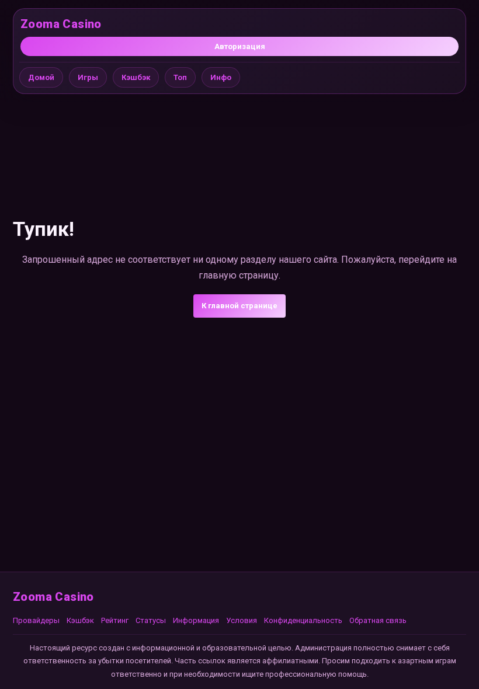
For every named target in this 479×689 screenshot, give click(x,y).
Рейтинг (115, 620)
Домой (41, 77)
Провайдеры (36, 620)
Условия (241, 620)
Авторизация (239, 46)
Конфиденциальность (303, 620)
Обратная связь (378, 620)
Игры (88, 77)
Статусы (151, 620)
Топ (180, 77)
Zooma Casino (61, 24)
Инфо (220, 77)
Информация (196, 620)
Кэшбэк (136, 77)
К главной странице (239, 305)
